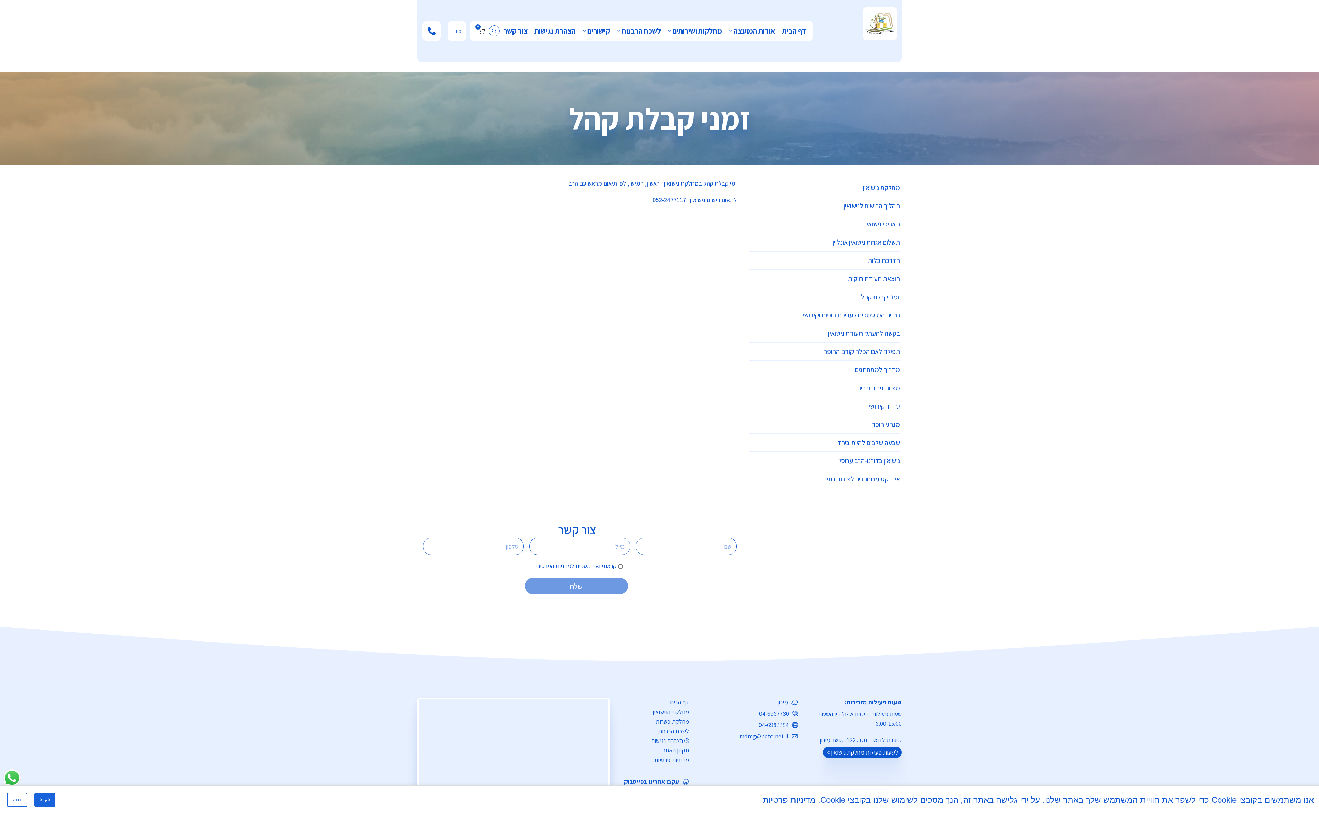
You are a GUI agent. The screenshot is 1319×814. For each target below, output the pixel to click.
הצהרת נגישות (667, 741)
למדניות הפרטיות (554, 566)
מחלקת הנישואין (671, 712)
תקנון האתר (676, 750)
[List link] (654, 782)
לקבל (45, 799)
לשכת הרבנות (673, 731)
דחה (17, 799)
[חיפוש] (494, 30)
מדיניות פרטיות (671, 760)
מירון (457, 31)
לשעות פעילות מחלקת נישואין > (862, 752)
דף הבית (679, 702)
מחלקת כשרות (672, 721)
